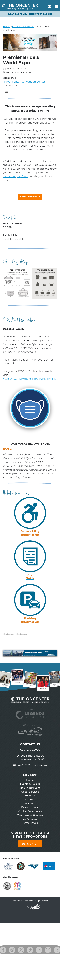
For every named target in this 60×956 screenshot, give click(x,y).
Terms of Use (30, 823)
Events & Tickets (30, 784)
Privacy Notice (30, 807)
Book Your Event (30, 788)
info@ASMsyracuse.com (32, 765)
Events (6, 27)
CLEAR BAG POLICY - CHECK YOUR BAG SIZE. (30, 14)
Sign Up (32, 844)
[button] (30, 43)
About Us (30, 796)
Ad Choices (30, 819)
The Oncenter (12, 2)
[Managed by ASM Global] (30, 713)
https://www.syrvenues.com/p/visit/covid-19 (30, 379)
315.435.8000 (32, 750)
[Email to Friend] (6, 91)
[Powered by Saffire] (35, 907)
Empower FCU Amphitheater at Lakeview (31, 2)
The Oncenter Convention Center (24, 81)
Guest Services (30, 792)
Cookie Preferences (30, 811)
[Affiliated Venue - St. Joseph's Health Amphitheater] (30, 730)
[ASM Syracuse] (20, 7)
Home (30, 780)
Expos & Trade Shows (23, 27)
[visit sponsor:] (8, 866)
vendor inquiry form (15, 176)
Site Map (30, 803)
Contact (30, 799)
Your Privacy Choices (30, 815)
